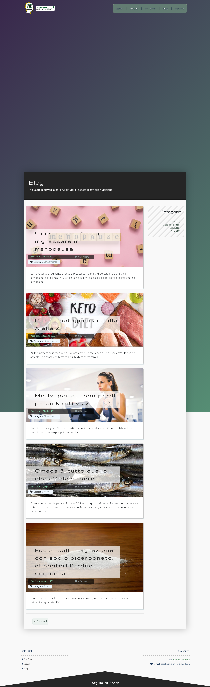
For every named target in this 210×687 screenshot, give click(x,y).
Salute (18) (175, 228)
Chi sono (150, 8)
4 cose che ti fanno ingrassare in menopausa (67, 241)
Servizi (134, 8)
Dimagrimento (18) (171, 225)
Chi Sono (28, 659)
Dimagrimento (50, 262)
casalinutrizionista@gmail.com (175, 664)
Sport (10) (175, 231)
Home (119, 8)
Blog (165, 8)
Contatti (179, 8)
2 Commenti (83, 336)
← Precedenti (40, 621)
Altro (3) (176, 222)
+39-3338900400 (181, 660)
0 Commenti (83, 257)
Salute (46, 492)
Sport (46, 586)
